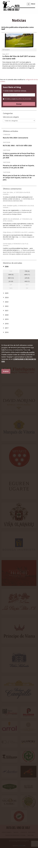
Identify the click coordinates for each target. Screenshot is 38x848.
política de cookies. (28, 352)
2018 (6, 324)
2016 (6, 332)
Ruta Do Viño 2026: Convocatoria (15, 138)
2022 (6, 306)
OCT (27, 285)
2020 (6, 315)
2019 (6, 319)
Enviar (19, 104)
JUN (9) (27, 278)
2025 (6, 293)
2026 (6, 266)
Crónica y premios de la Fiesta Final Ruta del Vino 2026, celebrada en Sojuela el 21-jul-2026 (19, 155)
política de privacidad (24, 99)
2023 (6, 302)
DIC (27, 288)
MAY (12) (11, 278)
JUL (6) (11, 281)
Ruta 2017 (5, 54)
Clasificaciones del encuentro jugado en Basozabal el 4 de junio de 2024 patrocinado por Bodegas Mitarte (17, 212)
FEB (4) (27, 271)
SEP (11, 285)
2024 (6, 297)
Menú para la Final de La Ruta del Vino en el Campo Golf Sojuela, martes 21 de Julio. (19, 177)
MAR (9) (10, 274)
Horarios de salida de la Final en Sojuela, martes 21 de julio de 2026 (18, 166)
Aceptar (6, 371)
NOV (10, 288)
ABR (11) (27, 274)
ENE (11, 271)
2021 (6, 311)
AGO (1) (27, 281)
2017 (6, 328)
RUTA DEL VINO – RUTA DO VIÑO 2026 (17, 145)
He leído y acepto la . (18, 99)
